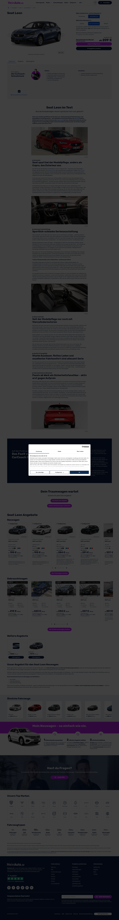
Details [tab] (59, 451)
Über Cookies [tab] (80, 451)
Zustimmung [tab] (39, 451)
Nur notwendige (40, 472)
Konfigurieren (58, 472)
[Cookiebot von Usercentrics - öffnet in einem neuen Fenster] (83, 447)
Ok (79, 472)
